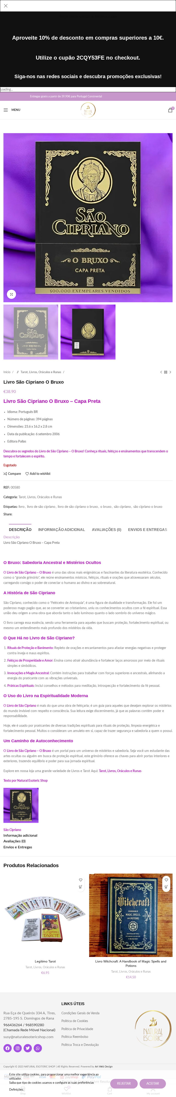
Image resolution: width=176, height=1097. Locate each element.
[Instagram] (18, 1048)
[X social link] (14, 96)
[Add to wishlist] (81, 880)
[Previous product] (161, 372)
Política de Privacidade (77, 1029)
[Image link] (153, 1029)
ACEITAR (152, 1083)
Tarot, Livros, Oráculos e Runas (41, 372)
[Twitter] (28, 1048)
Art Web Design (104, 1066)
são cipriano (122, 507)
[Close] (5, 5)
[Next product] (170, 372)
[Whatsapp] (38, 1048)
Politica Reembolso (74, 1037)
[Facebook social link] (7, 96)
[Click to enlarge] (11, 294)
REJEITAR (124, 1083)
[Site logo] (88, 110)
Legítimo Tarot (45, 961)
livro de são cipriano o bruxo (78, 507)
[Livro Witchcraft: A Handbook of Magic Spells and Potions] (131, 915)
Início (7, 372)
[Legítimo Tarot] (45, 915)
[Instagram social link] (22, 96)
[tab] (20, 529)
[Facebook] (7, 1048)
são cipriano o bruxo (147, 507)
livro (22, 507)
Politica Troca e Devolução (80, 1045)
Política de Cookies (74, 1021)
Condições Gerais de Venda (80, 1013)
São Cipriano (12, 830)
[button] (81, 888)
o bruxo (105, 507)
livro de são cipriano (41, 507)
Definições (16, 1089)
